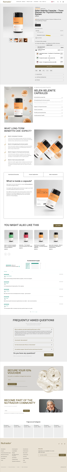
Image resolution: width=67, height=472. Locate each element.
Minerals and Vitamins (5, 454)
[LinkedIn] (64, 443)
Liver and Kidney (26, 458)
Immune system (15, 449)
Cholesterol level (15, 459)
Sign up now (26, 410)
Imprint (18, 467)
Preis (38, 30)
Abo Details (39, 37)
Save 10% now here (12, 384)
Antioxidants (3, 449)
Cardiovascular (25, 454)
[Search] (58, 1)
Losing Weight (14, 450)
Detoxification (25, 449)
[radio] (36, 30)
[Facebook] (59, 443)
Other (2, 460)
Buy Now (58, 225)
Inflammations (25, 450)
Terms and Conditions (11, 467)
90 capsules (37, 25)
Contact (48, 355)
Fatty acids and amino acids (6, 452)
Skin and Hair (25, 452)
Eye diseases (14, 457)
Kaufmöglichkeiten (39, 28)
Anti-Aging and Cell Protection (15, 455)
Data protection (3, 467)
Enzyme (2, 450)
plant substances (4, 456)
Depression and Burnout (16, 461)
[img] (6, 274)
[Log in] (60, 1)
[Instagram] (62, 443)
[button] (53, 1)
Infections (25, 456)
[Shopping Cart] (63, 1)
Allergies (13, 452)
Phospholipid (3, 458)
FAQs (24, 460)
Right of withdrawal (25, 467)
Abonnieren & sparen (43, 35)
